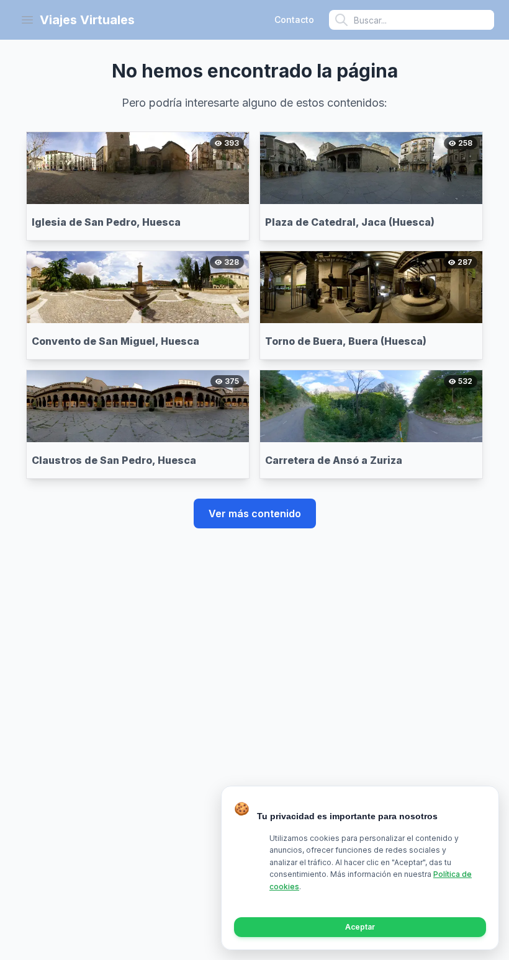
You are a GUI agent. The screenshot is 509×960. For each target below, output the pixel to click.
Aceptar (360, 926)
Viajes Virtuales (87, 19)
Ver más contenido (255, 513)
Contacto (294, 19)
